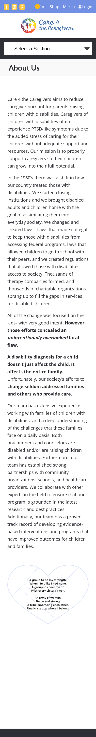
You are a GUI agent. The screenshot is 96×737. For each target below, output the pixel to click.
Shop (54, 6)
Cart (42, 6)
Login (87, 6)
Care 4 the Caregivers (48, 26)
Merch (69, 6)
